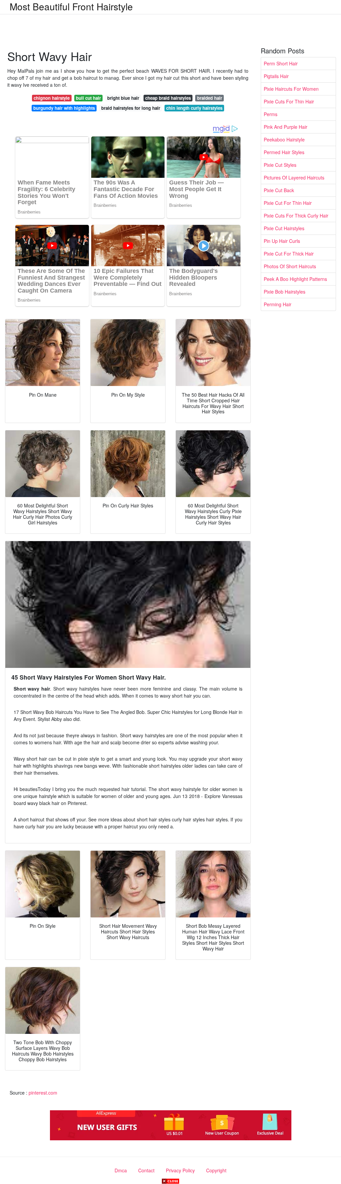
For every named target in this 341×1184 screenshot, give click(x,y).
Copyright (216, 1170)
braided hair (209, 98)
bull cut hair (88, 98)
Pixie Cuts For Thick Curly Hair (296, 215)
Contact (146, 1170)
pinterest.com (43, 1092)
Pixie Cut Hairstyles (284, 228)
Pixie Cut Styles (280, 164)
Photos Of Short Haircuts (290, 266)
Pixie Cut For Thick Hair (289, 253)
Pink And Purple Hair (285, 126)
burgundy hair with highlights (64, 108)
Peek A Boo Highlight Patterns (295, 279)
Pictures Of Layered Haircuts (294, 177)
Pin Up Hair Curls (282, 241)
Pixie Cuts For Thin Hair (289, 101)
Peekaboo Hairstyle (284, 139)
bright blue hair (123, 98)
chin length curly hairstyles (194, 108)
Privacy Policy (180, 1170)
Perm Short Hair (281, 63)
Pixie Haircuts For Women (291, 88)
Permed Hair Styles (284, 152)
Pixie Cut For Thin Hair (288, 203)
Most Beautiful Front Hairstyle (71, 6)
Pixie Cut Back (279, 190)
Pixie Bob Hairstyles (284, 291)
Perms (270, 114)
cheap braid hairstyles (168, 98)
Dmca (121, 1170)
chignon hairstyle (52, 98)
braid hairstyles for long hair (130, 108)
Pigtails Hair (276, 76)
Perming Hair (277, 304)
